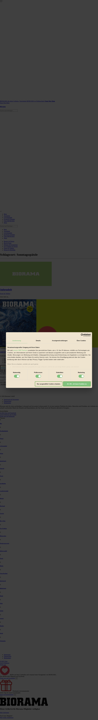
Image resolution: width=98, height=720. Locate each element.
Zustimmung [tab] (16, 340)
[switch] (38, 376)
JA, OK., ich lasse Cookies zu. (77, 384)
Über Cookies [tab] (81, 340)
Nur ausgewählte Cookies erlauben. (49, 384)
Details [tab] (38, 340)
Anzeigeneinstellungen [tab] (59, 340)
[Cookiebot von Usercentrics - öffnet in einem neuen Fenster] (82, 335)
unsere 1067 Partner (20, 350)
